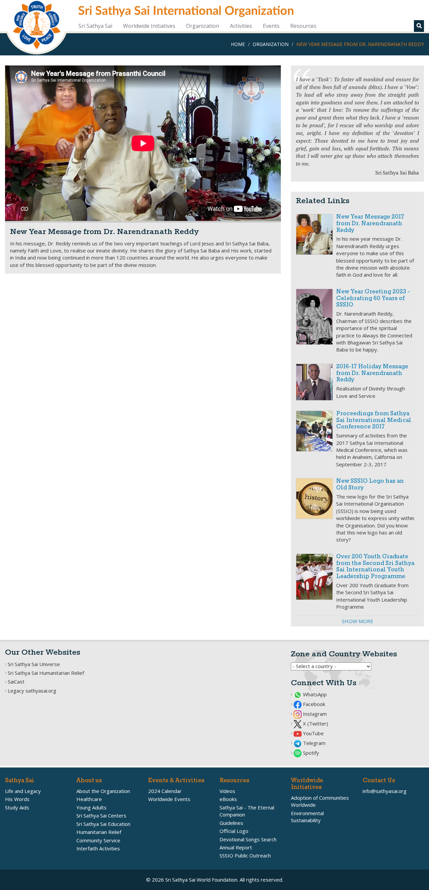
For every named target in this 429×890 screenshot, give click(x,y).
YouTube (313, 733)
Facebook (313, 704)
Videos (227, 791)
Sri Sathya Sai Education (103, 824)
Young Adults (91, 807)
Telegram (313, 743)
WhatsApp (314, 694)
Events (271, 26)
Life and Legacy (23, 791)
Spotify (310, 752)
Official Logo (234, 831)
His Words (17, 799)
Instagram (314, 713)
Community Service (98, 840)
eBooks (228, 799)
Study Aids (17, 807)
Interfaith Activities (98, 848)
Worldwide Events (169, 799)
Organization (202, 26)
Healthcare (89, 799)
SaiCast (16, 681)
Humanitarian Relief (98, 832)
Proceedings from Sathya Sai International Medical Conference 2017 (373, 420)
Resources (303, 26)
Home (238, 44)
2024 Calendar (165, 791)
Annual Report (236, 847)
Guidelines (231, 822)
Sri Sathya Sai (95, 26)
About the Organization (103, 791)
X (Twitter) (315, 723)
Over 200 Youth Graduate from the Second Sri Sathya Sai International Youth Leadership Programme (375, 566)
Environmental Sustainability (307, 817)
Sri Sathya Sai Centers (101, 815)
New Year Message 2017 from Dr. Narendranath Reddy (370, 223)
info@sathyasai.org (385, 791)
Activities (241, 26)
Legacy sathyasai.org (32, 690)
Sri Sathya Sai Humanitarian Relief (46, 672)
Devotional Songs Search (248, 839)
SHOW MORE (357, 621)
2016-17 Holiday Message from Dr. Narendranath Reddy (372, 373)
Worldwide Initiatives (149, 26)
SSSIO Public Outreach (245, 855)
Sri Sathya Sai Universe (34, 664)
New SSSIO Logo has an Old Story (370, 484)
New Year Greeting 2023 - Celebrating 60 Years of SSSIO (373, 298)
